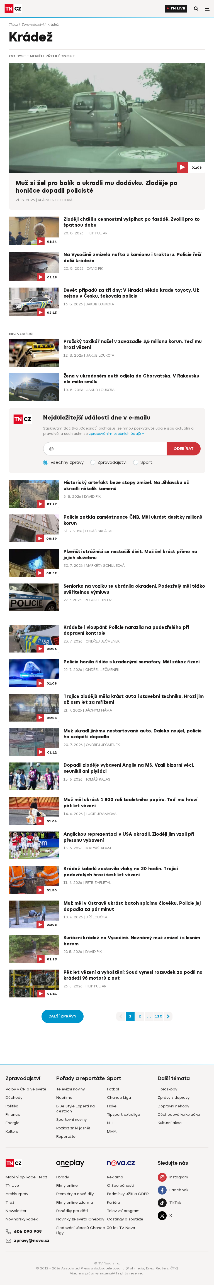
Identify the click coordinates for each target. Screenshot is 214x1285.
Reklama (115, 1177)
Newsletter (16, 1210)
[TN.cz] (13, 8)
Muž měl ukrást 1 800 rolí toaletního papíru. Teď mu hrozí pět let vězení (130, 802)
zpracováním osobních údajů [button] (115, 433)
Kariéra (113, 1202)
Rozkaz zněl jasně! (73, 1128)
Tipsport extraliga (123, 1114)
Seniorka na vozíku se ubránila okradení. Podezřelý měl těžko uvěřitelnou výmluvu (134, 589)
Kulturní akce (170, 1122)
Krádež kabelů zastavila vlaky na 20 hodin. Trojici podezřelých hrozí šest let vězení (121, 871)
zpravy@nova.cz (32, 1240)
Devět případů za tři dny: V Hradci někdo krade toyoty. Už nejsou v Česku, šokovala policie (131, 293)
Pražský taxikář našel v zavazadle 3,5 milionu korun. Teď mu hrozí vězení (133, 344)
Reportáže (66, 1136)
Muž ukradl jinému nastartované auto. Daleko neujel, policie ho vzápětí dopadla (133, 734)
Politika (12, 1106)
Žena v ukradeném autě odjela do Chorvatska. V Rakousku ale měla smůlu (131, 379)
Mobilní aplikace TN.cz (26, 1177)
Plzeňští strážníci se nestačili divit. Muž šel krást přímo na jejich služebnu (130, 554)
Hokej (112, 1106)
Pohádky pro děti (72, 1210)
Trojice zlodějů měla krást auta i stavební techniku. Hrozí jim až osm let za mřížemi (134, 699)
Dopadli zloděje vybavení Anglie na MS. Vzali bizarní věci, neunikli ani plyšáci (129, 768)
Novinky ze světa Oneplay (80, 1219)
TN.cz (13, 24)
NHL (111, 1122)
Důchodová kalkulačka (179, 1114)
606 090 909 (28, 1231)
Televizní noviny (70, 1089)
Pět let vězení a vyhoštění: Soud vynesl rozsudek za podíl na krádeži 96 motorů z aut (133, 975)
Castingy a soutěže (125, 1219)
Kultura (12, 1131)
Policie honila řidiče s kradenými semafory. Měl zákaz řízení (132, 661)
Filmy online (67, 1185)
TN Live (178, 8)
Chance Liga (119, 1097)
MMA (111, 1131)
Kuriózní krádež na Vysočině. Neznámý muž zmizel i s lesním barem (132, 940)
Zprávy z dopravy (173, 1097)
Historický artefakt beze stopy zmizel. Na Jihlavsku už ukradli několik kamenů (126, 485)
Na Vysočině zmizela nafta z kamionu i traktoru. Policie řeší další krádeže (132, 257)
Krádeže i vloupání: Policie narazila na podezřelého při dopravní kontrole (126, 630)
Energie (13, 1122)
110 (158, 1016)
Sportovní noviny (71, 1119)
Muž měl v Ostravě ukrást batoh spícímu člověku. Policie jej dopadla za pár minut (132, 906)
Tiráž (10, 1202)
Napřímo (64, 1097)
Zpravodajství (32, 24)
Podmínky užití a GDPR (128, 1193)
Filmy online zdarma (74, 1202)
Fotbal (113, 1089)
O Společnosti (120, 1185)
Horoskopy (167, 1089)
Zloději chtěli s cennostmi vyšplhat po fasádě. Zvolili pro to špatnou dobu (132, 222)
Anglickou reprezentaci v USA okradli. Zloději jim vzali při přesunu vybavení (129, 837)
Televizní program (123, 1210)
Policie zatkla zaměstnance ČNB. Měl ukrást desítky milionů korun (133, 520)
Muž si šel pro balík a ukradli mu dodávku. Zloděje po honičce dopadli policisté (96, 187)
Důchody (14, 1097)
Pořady (62, 1177)
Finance (13, 1114)
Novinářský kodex (22, 1219)
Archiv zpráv (17, 1193)
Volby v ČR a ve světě (26, 1089)
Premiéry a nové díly (75, 1193)
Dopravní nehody (173, 1106)
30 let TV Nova (121, 1227)
